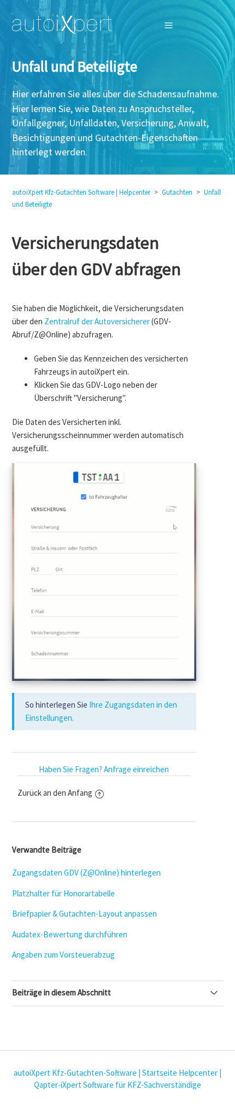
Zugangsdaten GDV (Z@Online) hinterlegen (86, 872)
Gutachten (177, 192)
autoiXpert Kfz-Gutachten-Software (75, 1073)
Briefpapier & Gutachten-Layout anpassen (84, 913)
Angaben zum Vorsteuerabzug (63, 954)
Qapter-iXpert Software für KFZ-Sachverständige (117, 1085)
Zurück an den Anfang (54, 793)
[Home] (62, 25)
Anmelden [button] (196, 25)
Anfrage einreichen (136, 769)
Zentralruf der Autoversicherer (97, 321)
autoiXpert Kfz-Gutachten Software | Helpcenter (81, 192)
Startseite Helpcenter (180, 1073)
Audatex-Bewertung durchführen (69, 934)
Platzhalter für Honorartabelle (63, 893)
